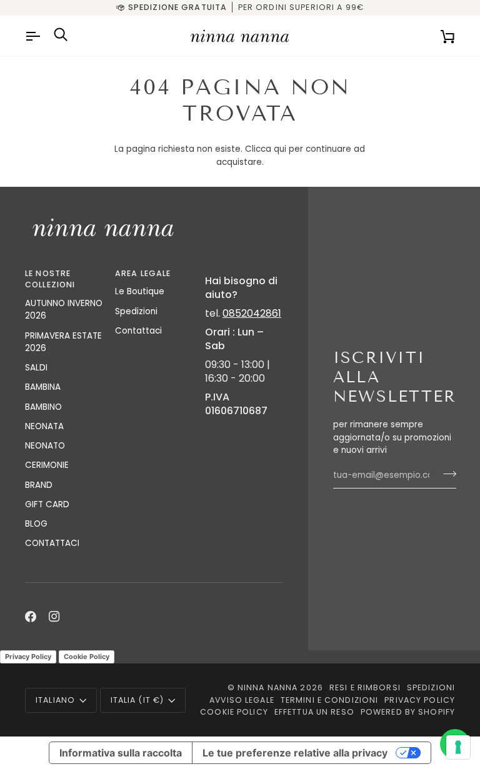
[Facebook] (30, 616)
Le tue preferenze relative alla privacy (295, 753)
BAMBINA (43, 387)
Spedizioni (136, 311)
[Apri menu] (34, 36)
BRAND (38, 485)
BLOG (36, 524)
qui (280, 149)
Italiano (55, 700)
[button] (244, 271)
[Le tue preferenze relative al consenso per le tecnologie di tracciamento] (458, 747)
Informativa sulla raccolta (120, 753)
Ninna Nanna (268, 687)
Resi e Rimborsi (365, 687)
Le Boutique (139, 291)
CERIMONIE (47, 465)
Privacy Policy (28, 656)
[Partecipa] (446, 474)
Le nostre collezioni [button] (50, 279)
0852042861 (251, 313)
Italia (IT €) (137, 700)
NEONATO (45, 446)
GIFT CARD (47, 504)
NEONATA (44, 426)
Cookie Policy (86, 656)
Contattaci (138, 331)
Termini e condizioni (330, 700)
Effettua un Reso (314, 712)
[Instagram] (54, 616)
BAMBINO (43, 407)
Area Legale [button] (143, 273)
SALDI (36, 368)
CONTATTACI (52, 543)
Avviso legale (241, 700)
